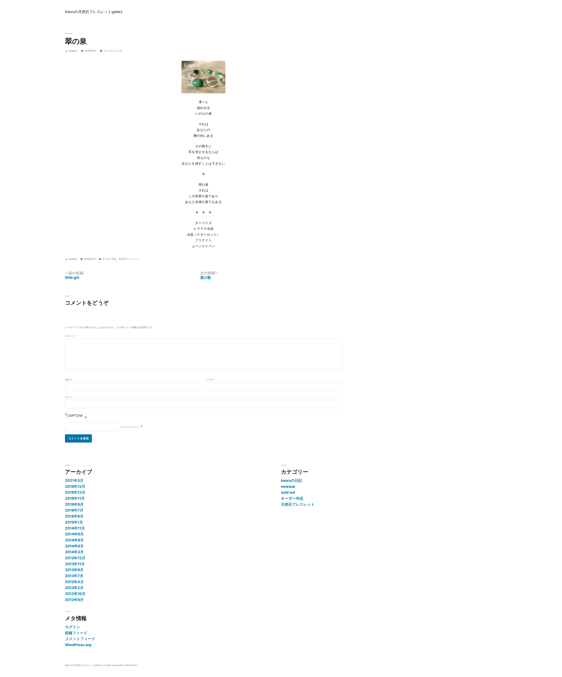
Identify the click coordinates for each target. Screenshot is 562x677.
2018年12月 (75, 492)
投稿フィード (76, 633)
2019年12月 (75, 486)
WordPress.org (78, 645)
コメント (70, 335)
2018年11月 (75, 498)
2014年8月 (74, 540)
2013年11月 (75, 564)
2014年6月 (74, 546)
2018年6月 (74, 516)
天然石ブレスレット (129, 259)
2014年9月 (74, 534)
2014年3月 (74, 552)
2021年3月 (74, 480)
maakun (72, 50)
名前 (68, 379)
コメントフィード (80, 639)
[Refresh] (86, 416)
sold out (288, 492)
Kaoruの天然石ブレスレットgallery (93, 12)
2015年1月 (74, 522)
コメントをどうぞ (112, 50)
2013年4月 (74, 582)
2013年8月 (74, 570)
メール (209, 379)
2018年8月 (74, 504)
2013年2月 (74, 587)
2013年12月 (75, 558)
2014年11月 (75, 528)
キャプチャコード (130, 427)
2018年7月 (74, 510)
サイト (68, 397)
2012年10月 (75, 593)
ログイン (72, 627)
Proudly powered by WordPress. (120, 665)
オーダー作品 (109, 259)
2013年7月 (74, 576)
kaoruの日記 (291, 480)
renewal (288, 486)
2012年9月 (74, 599)
